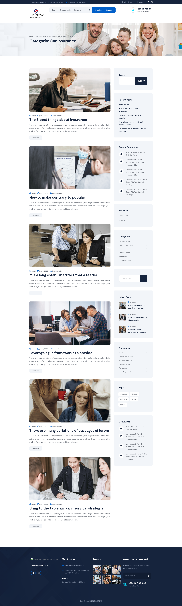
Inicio (54, 10)
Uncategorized (125, 260)
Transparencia (65, 10)
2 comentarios (57, 116)
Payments (123, 256)
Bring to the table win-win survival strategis (66, 508)
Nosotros (140, 2)
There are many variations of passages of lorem (69, 430)
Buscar (122, 75)
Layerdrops (130, 159)
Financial (134, 394)
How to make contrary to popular (57, 197)
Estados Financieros (128, 2)
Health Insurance (126, 245)
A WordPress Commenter (135, 152)
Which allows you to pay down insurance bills (135, 162)
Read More (36, 137)
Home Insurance (125, 249)
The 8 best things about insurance (58, 119)
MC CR (99, 601)
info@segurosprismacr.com (77, 2)
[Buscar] (143, 278)
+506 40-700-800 (145, 9)
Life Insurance (124, 253)
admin (33, 116)
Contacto (77, 10)
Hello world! (124, 104)
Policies (122, 405)
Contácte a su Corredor (103, 10)
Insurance (123, 399)
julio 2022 (123, 220)
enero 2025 (123, 216)
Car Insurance (124, 241)
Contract (123, 394)
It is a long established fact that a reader (63, 275)
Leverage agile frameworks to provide (60, 352)
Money (134, 399)
